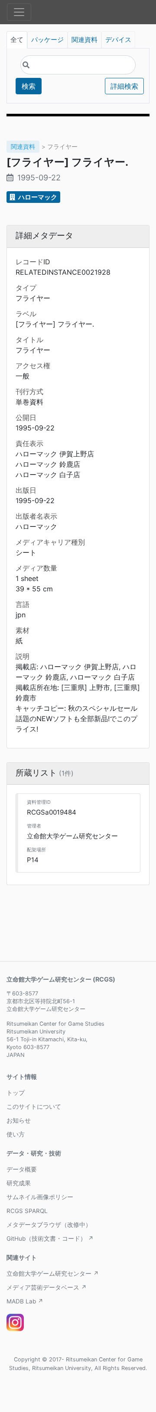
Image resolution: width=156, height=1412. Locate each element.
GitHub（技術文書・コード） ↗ (50, 1238)
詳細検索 (124, 86)
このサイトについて (33, 1106)
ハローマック (37, 197)
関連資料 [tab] (85, 40)
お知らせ (18, 1120)
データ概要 (21, 1169)
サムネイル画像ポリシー (39, 1197)
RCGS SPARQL (27, 1210)
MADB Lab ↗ (24, 1301)
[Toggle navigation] (19, 12)
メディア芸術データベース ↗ (46, 1287)
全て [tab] (16, 40)
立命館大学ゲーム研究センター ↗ (52, 1273)
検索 (29, 86)
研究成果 (18, 1183)
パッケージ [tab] (47, 40)
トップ (15, 1092)
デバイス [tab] (118, 40)
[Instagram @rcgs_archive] (15, 1322)
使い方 (15, 1134)
